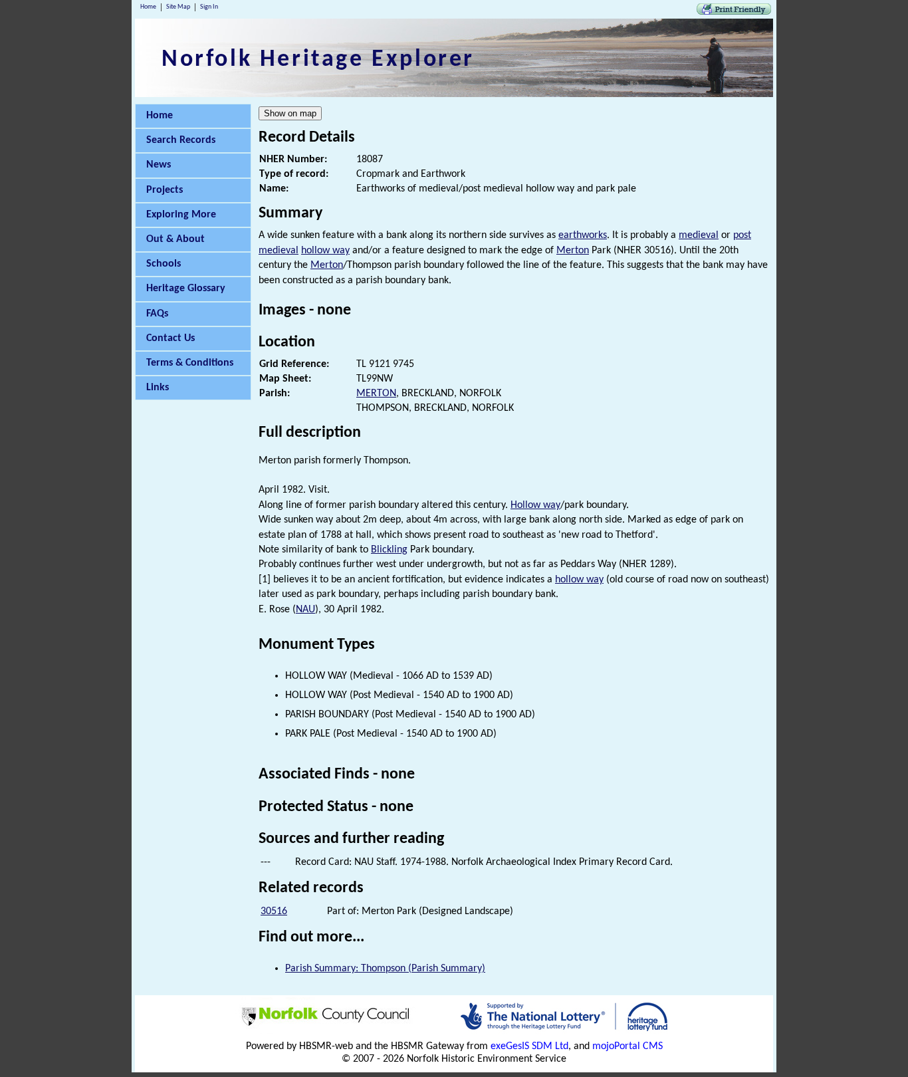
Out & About (175, 239)
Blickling (389, 549)
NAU (305, 609)
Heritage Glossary (185, 288)
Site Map (178, 7)
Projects (164, 190)
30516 (274, 911)
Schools (163, 264)
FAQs (157, 313)
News (158, 165)
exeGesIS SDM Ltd (529, 1046)
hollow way (325, 250)
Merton (572, 250)
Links (157, 387)
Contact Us (170, 338)
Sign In (209, 7)
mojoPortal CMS (627, 1046)
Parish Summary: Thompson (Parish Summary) (385, 968)
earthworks (582, 235)
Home (148, 7)
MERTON (376, 393)
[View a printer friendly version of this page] (734, 12)
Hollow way (535, 505)
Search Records (180, 140)
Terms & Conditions (189, 363)
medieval (699, 235)
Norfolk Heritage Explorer (318, 60)
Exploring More (181, 214)
